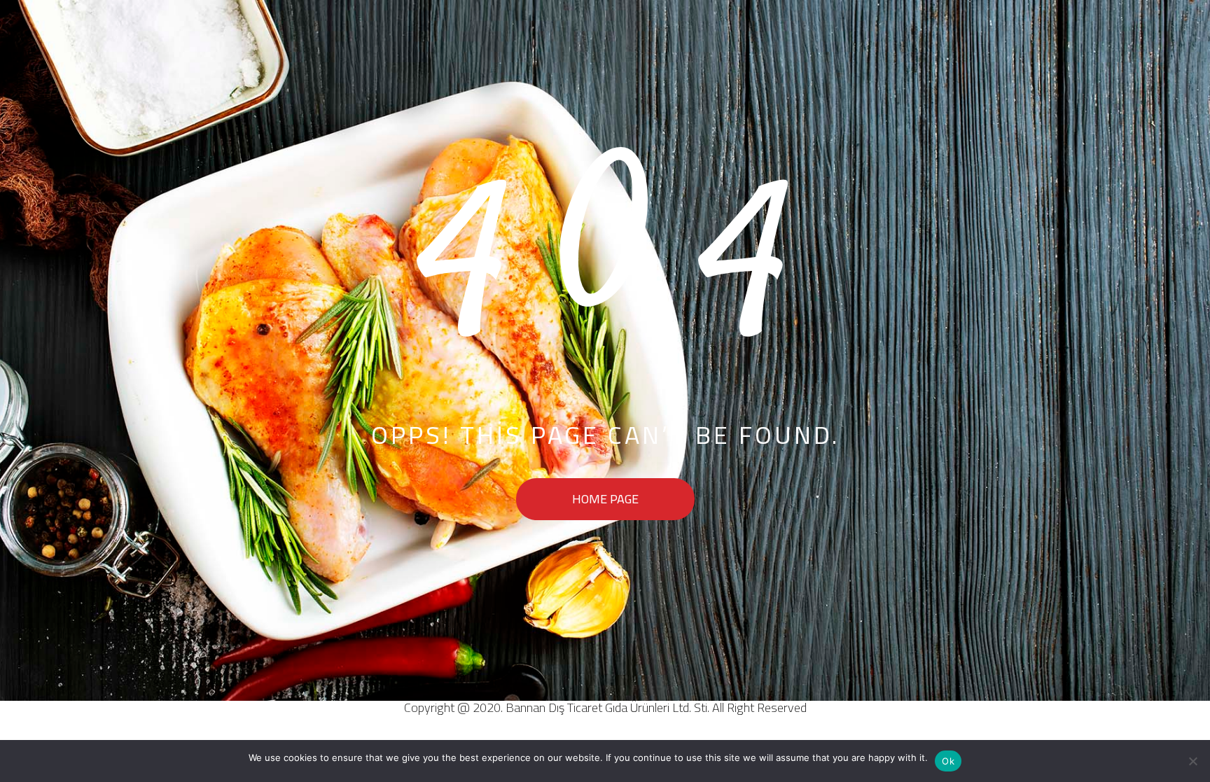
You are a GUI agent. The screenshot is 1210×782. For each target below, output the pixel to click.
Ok (948, 761)
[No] (1192, 761)
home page (605, 498)
